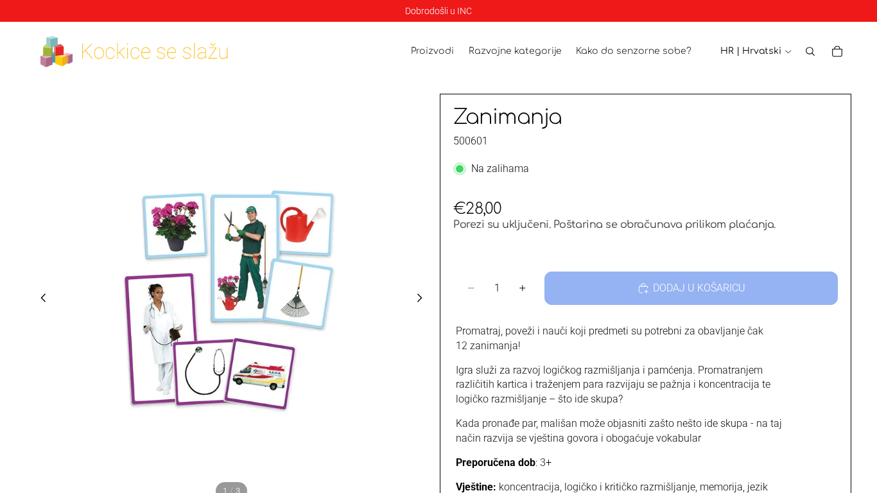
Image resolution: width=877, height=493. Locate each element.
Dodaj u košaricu (699, 288)
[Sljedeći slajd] (423, 300)
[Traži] (810, 51)
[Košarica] (837, 51)
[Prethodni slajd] (40, 300)
